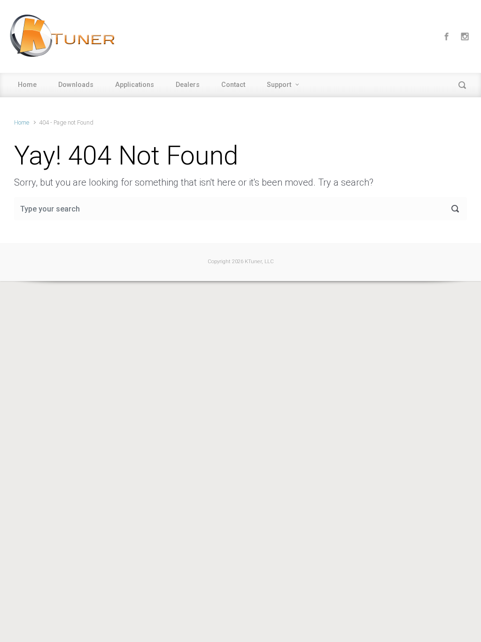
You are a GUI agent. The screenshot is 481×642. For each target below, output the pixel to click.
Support (279, 85)
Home (27, 85)
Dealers (188, 85)
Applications (134, 85)
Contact (233, 85)
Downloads (75, 85)
